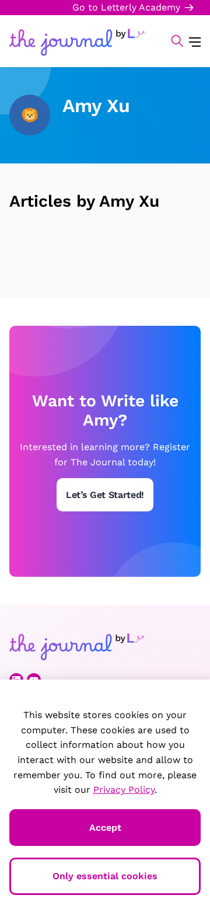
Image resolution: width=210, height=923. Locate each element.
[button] (171, 41)
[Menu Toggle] (195, 41)
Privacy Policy (124, 789)
